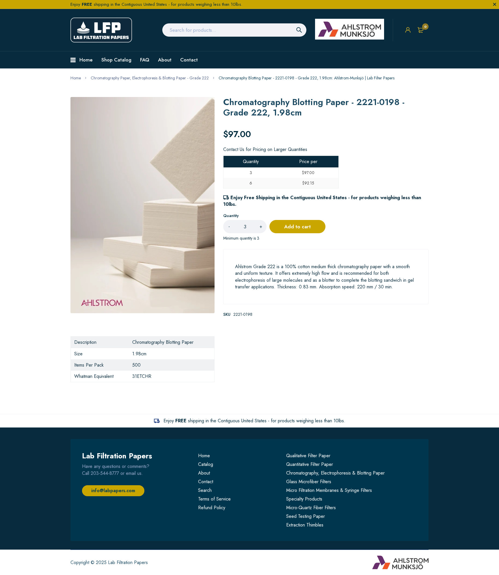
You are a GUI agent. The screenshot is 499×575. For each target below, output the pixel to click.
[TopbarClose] (494, 4)
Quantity (231, 216)
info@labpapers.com (113, 490)
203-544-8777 (105, 473)
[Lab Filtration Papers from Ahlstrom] (101, 30)
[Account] (408, 30)
